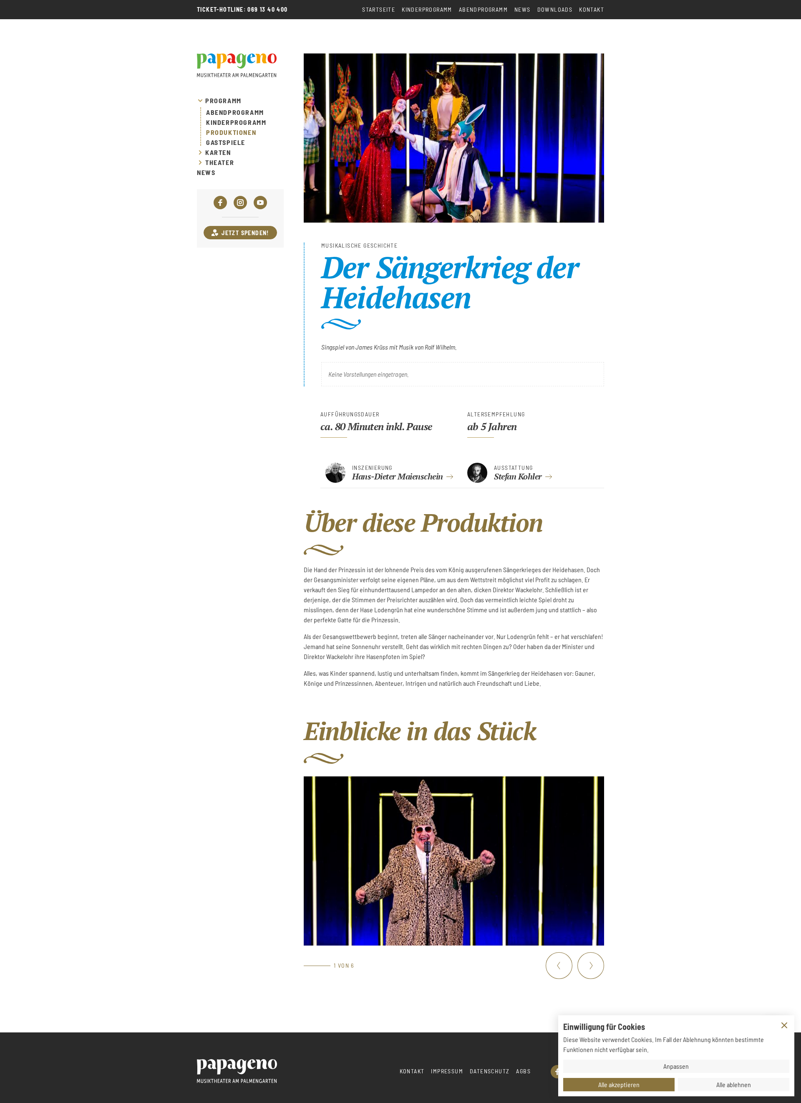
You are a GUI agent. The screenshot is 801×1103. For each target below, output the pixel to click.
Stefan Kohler (518, 476)
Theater (219, 162)
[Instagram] (240, 202)
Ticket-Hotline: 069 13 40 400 (242, 10)
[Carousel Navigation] (575, 965)
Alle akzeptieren (619, 1084)
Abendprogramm (483, 9)
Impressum (447, 1071)
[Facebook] (220, 202)
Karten (218, 152)
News (522, 9)
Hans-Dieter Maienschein (397, 476)
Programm (223, 100)
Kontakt (591, 9)
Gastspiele (225, 142)
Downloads (555, 9)
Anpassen (676, 1066)
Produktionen (231, 132)
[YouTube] (260, 202)
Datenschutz (489, 1071)
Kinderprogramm (427, 9)
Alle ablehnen (733, 1084)
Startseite (378, 9)
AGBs (523, 1071)
